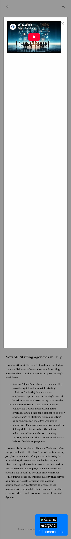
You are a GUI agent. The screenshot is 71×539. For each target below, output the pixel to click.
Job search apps (51, 532)
